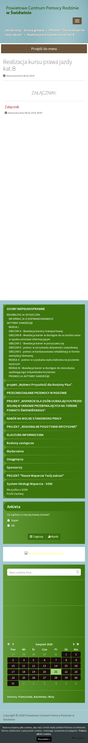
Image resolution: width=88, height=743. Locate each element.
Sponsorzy (14, 467)
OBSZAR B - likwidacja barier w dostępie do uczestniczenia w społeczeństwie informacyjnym (44, 337)
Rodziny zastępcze (20, 443)
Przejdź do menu (44, 48)
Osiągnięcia (15, 459)
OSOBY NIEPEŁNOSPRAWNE (26, 309)
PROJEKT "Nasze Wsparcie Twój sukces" (35, 475)
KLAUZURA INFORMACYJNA (25, 435)
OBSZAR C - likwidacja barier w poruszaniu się (36, 343)
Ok (13, 525)
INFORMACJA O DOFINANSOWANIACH (31, 319)
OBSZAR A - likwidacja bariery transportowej (36, 331)
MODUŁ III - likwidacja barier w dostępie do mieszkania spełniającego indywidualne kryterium (41, 370)
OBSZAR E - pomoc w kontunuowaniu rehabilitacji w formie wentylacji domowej (44, 353)
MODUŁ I (14, 327)
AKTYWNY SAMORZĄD (20, 323)
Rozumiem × (44, 739)
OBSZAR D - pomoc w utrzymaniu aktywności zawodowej (43, 347)
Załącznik (12, 106)
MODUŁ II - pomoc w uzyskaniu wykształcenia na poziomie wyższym (44, 362)
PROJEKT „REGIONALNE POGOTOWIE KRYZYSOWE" (42, 426)
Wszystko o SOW (17, 489)
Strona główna (34, 30)
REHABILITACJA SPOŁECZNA (23, 314)
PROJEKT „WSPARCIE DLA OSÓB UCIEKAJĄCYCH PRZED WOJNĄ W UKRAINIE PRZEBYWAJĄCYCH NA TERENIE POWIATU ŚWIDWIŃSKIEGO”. (44, 405)
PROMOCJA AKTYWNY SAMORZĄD (29, 376)
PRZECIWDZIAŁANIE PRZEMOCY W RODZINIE (37, 393)
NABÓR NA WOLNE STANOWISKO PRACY (34, 418)
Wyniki (54, 536)
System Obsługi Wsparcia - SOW (29, 484)
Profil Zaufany (15, 494)
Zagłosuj (38, 536)
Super (15, 520)
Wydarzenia (15, 451)
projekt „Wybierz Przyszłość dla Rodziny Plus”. (39, 384)
